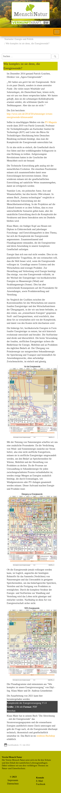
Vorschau (11, 711)
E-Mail (39, 781)
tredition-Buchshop (46, 736)
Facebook (40, 784)
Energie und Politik (24, 39)
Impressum (13, 780)
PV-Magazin (51, 122)
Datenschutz (13, 783)
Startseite (8, 39)
